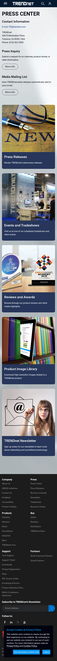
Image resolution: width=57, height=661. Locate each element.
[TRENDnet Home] (23, 3)
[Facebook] (4, 622)
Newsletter (35, 497)
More (4, 540)
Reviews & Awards (38, 493)
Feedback (6, 497)
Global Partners (37, 560)
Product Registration (11, 569)
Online (33, 517)
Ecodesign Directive (11, 583)
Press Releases (37, 488)
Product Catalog (9, 507)
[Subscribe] (52, 608)
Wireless (6, 522)
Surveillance (7, 531)
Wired (4, 526)
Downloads (7, 565)
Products (7, 513)
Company (7, 479)
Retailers (34, 522)
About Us (6, 483)
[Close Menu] (5, 3)
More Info (10, 66)
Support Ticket (8, 560)
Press (33, 479)
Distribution (35, 526)
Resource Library (37, 507)
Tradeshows (35, 502)
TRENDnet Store (37, 531)
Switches (6, 517)
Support (6, 551)
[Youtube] (24, 622)
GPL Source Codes (10, 578)
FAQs (4, 574)
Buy (32, 513)
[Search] (43, 4)
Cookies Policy (30, 646)
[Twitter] (18, 622)
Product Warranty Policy (12, 588)
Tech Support (8, 555)
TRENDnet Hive (9, 545)
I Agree (46, 652)
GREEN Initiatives (9, 488)
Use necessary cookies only (26, 652)
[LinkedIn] (11, 622)
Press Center (36, 483)
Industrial (6, 536)
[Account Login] (50, 4)
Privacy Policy (13, 646)
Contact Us (7, 493)
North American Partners (41, 556)
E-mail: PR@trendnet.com (14, 27)
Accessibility (7, 502)
